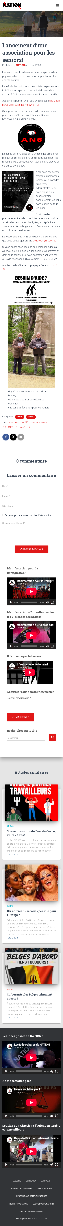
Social (31, 417)
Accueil (17, 1181)
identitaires (14, 422)
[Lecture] (10, 602)
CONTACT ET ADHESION (21, 1189)
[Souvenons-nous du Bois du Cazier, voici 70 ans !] (31, 802)
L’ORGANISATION (44, 1189)
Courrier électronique (19, 698)
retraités (34, 422)
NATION (24, 422)
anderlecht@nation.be (44, 240)
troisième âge (25, 427)
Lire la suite (13, 854)
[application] (31, 591)
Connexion (31, 1181)
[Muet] (47, 602)
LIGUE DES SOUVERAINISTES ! (31, 1211)
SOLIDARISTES (10, 427)
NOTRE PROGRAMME (18, 1204)
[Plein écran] (52, 602)
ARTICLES (45, 1181)
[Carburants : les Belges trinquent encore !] (31, 966)
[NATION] (13, 5)
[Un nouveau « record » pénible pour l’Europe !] (31, 882)
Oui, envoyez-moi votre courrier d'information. (28, 515)
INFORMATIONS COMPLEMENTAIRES (31, 1196)
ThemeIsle (42, 1218)
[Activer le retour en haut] (57, 1220)
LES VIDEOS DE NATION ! (43, 1204)
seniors (43, 422)
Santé (19, 417)
